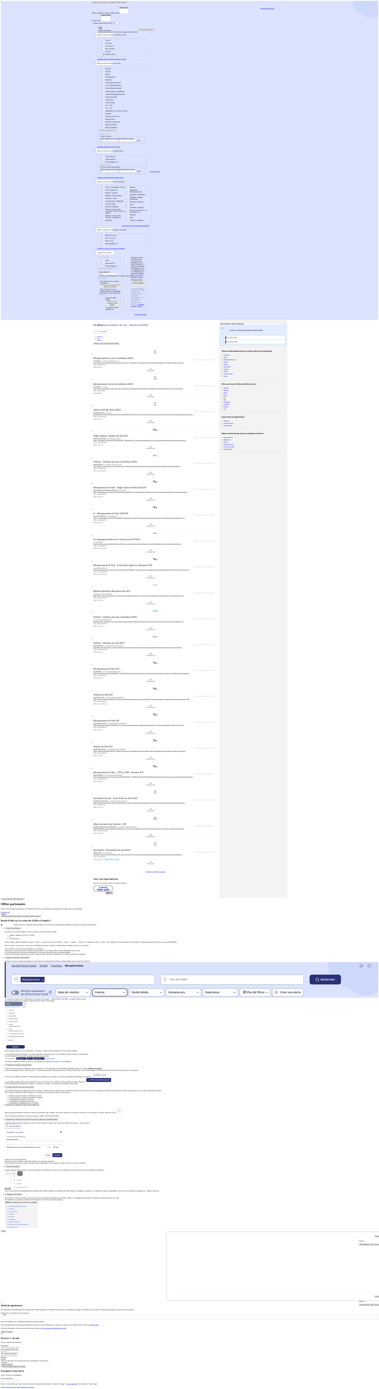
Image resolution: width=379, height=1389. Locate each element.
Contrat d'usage (110, 102)
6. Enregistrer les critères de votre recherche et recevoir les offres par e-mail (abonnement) (31, 1119)
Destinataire (4, 1345)
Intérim (107, 74)
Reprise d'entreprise (111, 127)
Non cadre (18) (110, 263)
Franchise (108, 113)
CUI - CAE (109, 105)
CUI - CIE (108, 108)
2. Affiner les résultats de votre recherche (17, 957)
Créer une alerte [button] (154, 171)
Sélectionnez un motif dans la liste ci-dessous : (15, 1313)
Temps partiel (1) (110, 159)
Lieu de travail (96, 20)
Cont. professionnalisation (113, 85)
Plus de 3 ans (109, 241)
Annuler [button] (10, 1387)
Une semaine (109, 46)
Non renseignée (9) (111, 243)
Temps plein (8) (110, 156)
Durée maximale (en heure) (125, 169)
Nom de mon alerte (7, 1378)
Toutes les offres (110, 54)
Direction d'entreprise (112, 206)
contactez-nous (94, 1325)
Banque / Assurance (111, 193)
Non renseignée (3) (111, 266)
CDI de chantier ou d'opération (114, 91)
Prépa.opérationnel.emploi (113, 88)
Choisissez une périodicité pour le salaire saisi (113, 276)
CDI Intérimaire (110, 77)
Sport (131, 217)
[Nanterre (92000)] (106, 15)
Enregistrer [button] (27, 1387)
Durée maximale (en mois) (125, 138)
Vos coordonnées (6, 1349)
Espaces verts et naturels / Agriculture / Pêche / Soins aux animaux (115, 211)
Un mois (108, 51)
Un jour (107, 40)
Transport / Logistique (136, 220)
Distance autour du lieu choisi (102, 23)
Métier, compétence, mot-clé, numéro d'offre (105, 13)
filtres (104, 252)
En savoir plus (5, 912)
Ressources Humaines (136, 202)
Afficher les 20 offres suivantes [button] (155, 872)
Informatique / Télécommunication (136, 191)
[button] (155, 360)
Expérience (105, 230)
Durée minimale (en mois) (108, 138)
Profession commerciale (112, 122)
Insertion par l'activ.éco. (112, 116)
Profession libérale (111, 125)
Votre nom (15, 1349)
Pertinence (100, 336)
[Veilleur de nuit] (123, 8)
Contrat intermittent (111, 97)
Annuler (4, 1332)
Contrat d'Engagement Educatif (115, 94)
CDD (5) (108, 71)
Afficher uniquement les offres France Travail (118, 31)
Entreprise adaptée (136, 280)
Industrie (132, 187)
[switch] (100, 28)
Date (98, 338)
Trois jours (108, 43)
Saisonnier (108, 80)
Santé (131, 205)
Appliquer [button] (111, 59)
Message (3, 1357)
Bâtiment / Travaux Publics (113, 195)
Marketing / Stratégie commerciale (136, 198)
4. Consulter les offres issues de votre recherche (19, 1087)
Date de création (105, 35)
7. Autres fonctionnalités (12, 1166)
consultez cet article (137, 277)
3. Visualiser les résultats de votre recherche (18, 1065)
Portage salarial (110, 119)
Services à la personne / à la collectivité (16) (138, 211)
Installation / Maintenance (138, 194)
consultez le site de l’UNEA (137, 305)
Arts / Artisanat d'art (111, 190)
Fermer (4, 914)
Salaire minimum (104, 272)
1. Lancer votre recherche (13, 928)
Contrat (105, 63)
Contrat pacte (109, 100)
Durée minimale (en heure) (108, 169)
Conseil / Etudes (110, 204)
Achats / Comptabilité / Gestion (115, 187)
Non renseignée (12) (111, 162)
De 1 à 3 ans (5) (110, 238)
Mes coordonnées (71, 1384)
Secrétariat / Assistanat (137, 207)
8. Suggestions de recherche (14, 1194)
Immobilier (108, 220)
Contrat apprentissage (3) (113, 82)
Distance (99, 340)
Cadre (107, 260)
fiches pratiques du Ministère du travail (54, 1328)
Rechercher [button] (267, 8)
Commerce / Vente (111, 198)
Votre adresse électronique (9, 1353)
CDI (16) (108, 69)
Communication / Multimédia (114, 201)
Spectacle (133, 215)
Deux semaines (110, 49)
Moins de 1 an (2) (110, 235)
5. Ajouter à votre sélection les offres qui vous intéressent (22, 1105)
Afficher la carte (106, 343)
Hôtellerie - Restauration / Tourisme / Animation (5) (113, 216)
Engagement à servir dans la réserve (116, 111)
